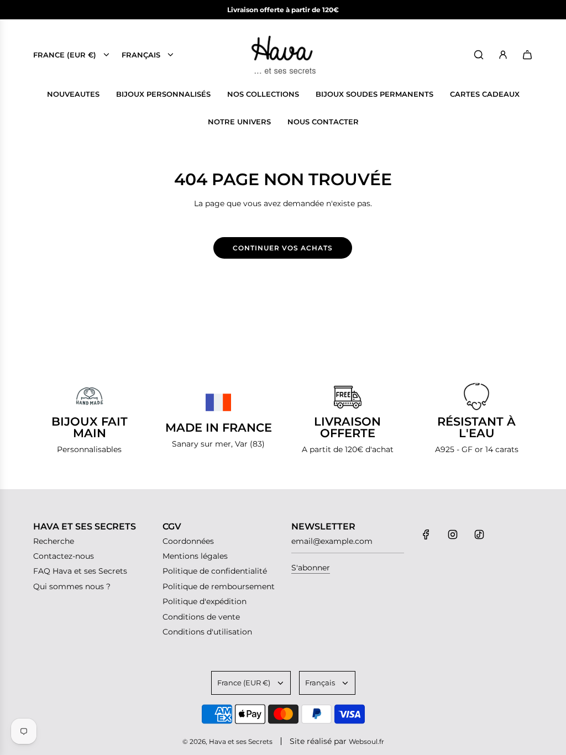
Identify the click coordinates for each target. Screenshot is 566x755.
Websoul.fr (366, 741)
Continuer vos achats (283, 248)
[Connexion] (503, 55)
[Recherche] (479, 55)
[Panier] (527, 55)
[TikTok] (479, 534)
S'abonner (310, 568)
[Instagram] (453, 534)
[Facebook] (426, 534)
